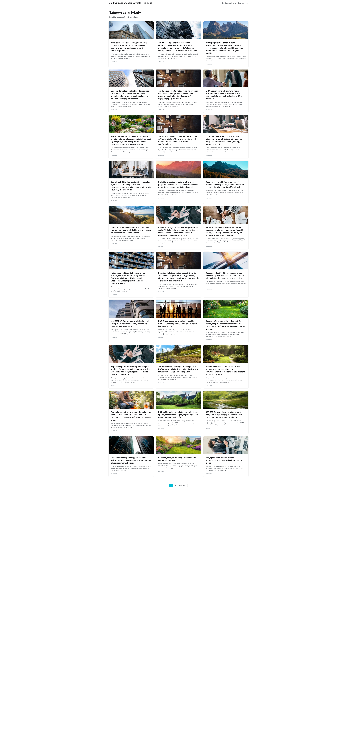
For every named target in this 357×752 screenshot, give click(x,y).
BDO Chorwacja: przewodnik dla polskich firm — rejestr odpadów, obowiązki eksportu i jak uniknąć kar (178, 323)
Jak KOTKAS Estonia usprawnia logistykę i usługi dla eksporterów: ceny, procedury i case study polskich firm (130, 323)
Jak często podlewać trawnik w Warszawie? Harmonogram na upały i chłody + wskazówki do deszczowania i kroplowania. (131, 230)
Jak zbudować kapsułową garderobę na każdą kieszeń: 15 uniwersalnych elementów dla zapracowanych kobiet (131, 460)
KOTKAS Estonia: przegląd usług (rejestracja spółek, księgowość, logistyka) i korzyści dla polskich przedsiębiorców (178, 414)
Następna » (182, 485)
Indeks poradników (229, 3)
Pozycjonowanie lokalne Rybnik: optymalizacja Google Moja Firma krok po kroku (224, 460)
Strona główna (243, 3)
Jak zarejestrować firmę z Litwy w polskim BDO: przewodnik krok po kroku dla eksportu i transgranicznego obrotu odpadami (178, 369)
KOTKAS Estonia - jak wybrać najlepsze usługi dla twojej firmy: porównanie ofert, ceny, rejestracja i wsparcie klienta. (224, 414)
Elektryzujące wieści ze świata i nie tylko (130, 3)
